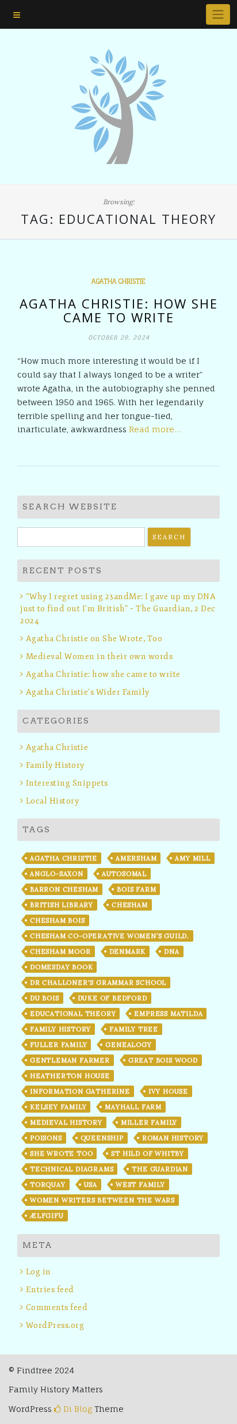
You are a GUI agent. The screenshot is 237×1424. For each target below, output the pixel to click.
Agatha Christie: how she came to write (119, 310)
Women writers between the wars (102, 1200)
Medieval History (66, 1122)
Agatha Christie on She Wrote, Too (94, 639)
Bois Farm (136, 889)
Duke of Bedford (112, 998)
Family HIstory (60, 1029)
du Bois (44, 998)
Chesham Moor (60, 951)
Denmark (127, 951)
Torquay (48, 1185)
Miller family (149, 1122)
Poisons (46, 1138)
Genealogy (128, 1045)
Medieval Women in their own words (99, 656)
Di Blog (76, 1409)
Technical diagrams (71, 1169)
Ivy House (168, 1091)
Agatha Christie (118, 281)
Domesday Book (61, 967)
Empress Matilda (168, 1014)
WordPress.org (55, 1325)
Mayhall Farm (133, 1107)
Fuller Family (58, 1045)
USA (90, 1185)
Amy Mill (192, 858)
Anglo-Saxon (56, 874)
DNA (171, 951)
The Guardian (160, 1169)
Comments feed (56, 1307)
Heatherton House (70, 1076)
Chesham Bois (57, 920)
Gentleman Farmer (70, 1060)
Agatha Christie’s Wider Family (88, 692)
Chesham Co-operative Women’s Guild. (109, 936)
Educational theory (73, 1014)
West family (140, 1185)
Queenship (102, 1138)
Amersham (136, 858)
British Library (61, 905)
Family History (55, 765)
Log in (38, 1272)
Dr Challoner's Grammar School (98, 982)
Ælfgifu (47, 1216)
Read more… (155, 429)
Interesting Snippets (67, 783)
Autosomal (124, 874)
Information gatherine (80, 1091)
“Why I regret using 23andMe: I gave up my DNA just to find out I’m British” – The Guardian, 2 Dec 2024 (118, 609)
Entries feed (50, 1289)
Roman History (173, 1138)
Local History (52, 801)
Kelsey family (58, 1107)
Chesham (130, 905)
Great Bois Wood (163, 1060)
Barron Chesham (64, 889)
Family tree (133, 1029)
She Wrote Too (61, 1153)
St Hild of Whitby (147, 1153)
